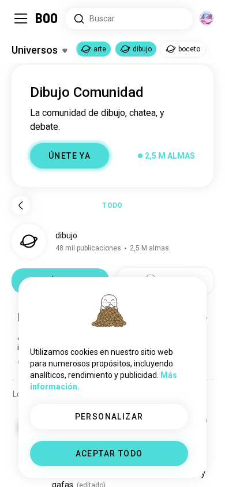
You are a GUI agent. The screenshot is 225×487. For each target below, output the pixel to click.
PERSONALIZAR (109, 416)
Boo (47, 18)
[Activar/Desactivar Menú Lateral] (21, 18)
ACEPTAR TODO (109, 453)
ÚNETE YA (69, 155)
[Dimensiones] (206, 18)
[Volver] (21, 205)
